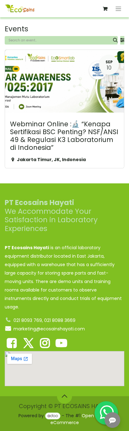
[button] (64, 396)
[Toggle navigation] (118, 9)
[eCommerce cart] (105, 9)
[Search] (115, 40)
